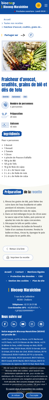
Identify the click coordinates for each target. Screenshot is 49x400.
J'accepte (34, 395)
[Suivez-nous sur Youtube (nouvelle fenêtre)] (23, 324)
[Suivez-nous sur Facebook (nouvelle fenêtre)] (5, 324)
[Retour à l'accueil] (8, 3)
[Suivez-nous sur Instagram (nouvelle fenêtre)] (32, 324)
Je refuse (15, 395)
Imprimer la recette (19, 257)
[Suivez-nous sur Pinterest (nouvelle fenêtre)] (41, 324)
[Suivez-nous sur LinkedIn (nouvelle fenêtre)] (14, 324)
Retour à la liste (17, 249)
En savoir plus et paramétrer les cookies (24, 389)
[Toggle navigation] (46, 6)
